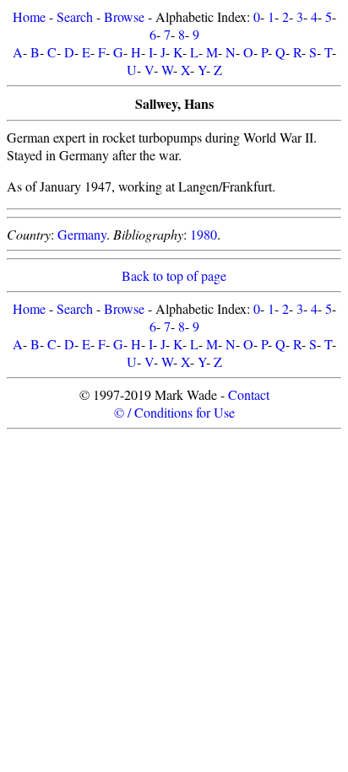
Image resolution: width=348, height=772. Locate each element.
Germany (81, 234)
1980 (203, 234)
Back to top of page (174, 275)
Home (29, 16)
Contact (248, 394)
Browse (124, 16)
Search (75, 16)
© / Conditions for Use (174, 412)
